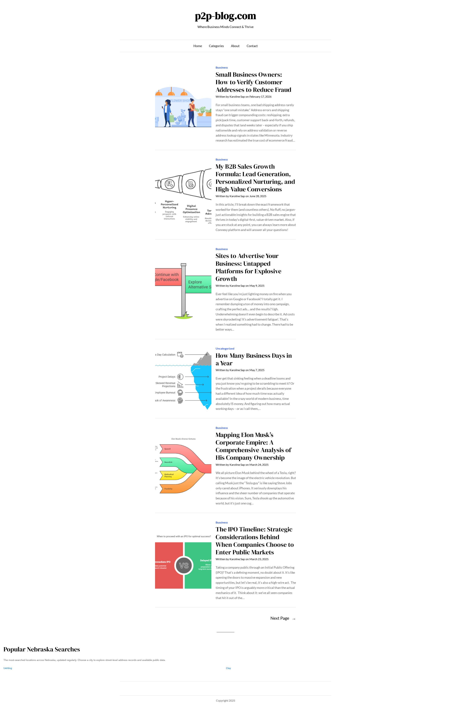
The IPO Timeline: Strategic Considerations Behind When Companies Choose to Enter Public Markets (255, 540)
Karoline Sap (237, 96)
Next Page (283, 618)
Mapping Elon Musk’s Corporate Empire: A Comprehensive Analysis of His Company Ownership (253, 446)
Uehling (8, 668)
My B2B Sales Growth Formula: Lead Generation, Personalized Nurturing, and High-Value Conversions (255, 178)
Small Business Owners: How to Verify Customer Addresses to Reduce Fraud (253, 82)
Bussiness (222, 67)
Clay (228, 668)
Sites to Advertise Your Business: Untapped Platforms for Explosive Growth (248, 267)
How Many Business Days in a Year (254, 359)
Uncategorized (225, 348)
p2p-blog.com (225, 15)
